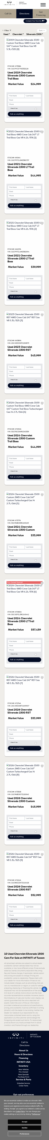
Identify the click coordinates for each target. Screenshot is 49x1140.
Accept (24, 1122)
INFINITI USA (23, 1062)
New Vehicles (23, 1069)
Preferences (24, 1134)
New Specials (23, 1074)
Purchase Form (23, 1077)
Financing (23, 1058)
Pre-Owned (23, 1072)
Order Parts (23, 1086)
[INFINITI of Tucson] (15, 2)
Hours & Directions (23, 1054)
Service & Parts (23, 1080)
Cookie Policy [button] (20, 1111)
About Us (23, 1051)
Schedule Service (23, 1083)
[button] (44, 989)
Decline (24, 1128)
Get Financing (40, 13)
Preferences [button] (36, 1114)
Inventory (23, 1066)
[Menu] (43, 5)
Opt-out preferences (23, 1095)
